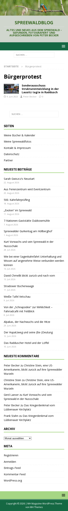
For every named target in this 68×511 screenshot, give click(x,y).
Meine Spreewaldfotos (17, 141)
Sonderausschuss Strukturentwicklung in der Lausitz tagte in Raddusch (40, 89)
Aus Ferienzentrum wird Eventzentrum (27, 189)
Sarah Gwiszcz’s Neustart (19, 178)
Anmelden (10, 461)
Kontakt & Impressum (17, 148)
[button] (63, 46)
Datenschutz (11, 154)
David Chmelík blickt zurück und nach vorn (29, 275)
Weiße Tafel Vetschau (17, 296)
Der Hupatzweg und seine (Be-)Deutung (28, 332)
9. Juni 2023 (12, 96)
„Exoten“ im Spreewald (18, 210)
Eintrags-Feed (12, 468)
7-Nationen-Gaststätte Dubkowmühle (27, 220)
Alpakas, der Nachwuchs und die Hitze (27, 322)
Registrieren (11, 455)
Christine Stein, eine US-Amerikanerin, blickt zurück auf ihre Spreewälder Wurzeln (33, 370)
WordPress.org (13, 480)
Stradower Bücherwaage (19, 286)
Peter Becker (30, 96)
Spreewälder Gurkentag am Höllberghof (28, 231)
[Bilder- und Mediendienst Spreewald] (11, 89)
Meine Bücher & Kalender (19, 135)
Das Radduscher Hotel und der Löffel (26, 343)
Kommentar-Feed (15, 474)
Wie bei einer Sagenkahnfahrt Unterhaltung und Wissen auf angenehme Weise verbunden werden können (34, 261)
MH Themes (36, 507)
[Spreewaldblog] (34, 13)
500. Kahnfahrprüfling (17, 200)
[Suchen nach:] (34, 54)
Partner (8, 160)
